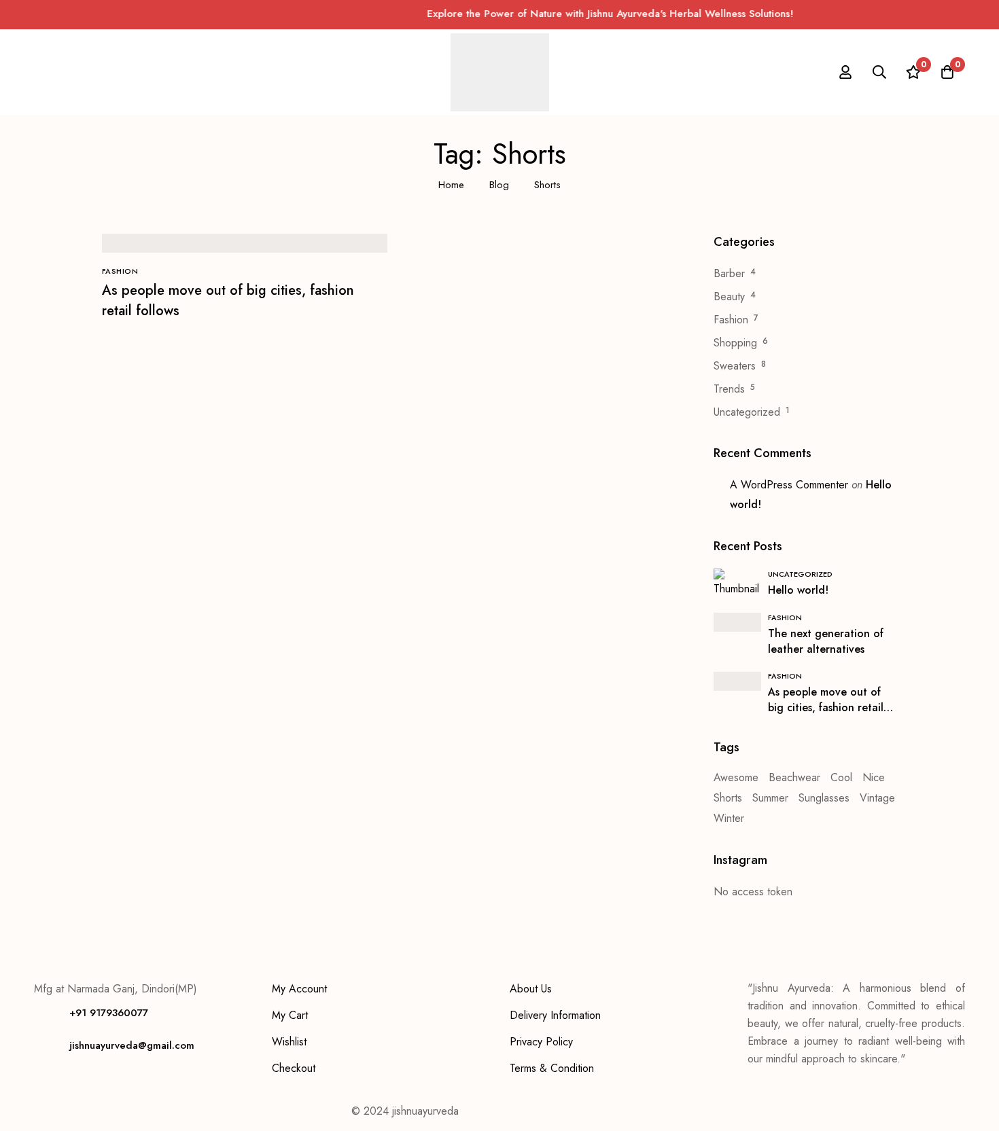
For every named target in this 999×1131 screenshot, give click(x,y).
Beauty (729, 296)
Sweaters (735, 366)
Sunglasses (824, 798)
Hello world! (798, 590)
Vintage (877, 798)
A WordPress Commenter (789, 484)
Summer (770, 798)
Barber (729, 273)
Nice (873, 777)
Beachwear (794, 777)
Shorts (728, 798)
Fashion (731, 319)
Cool (841, 777)
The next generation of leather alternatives (825, 641)
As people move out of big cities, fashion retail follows (825, 707)
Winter (729, 818)
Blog (499, 184)
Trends (729, 389)
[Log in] (845, 72)
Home (451, 184)
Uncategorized (747, 412)
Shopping (735, 343)
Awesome (736, 777)
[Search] (879, 72)
